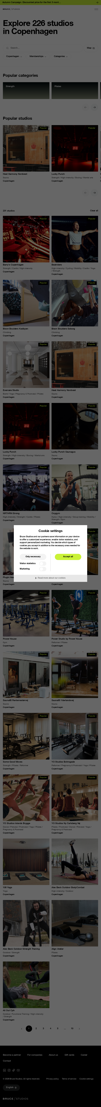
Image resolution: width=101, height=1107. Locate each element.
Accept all (68, 557)
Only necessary (33, 557)
